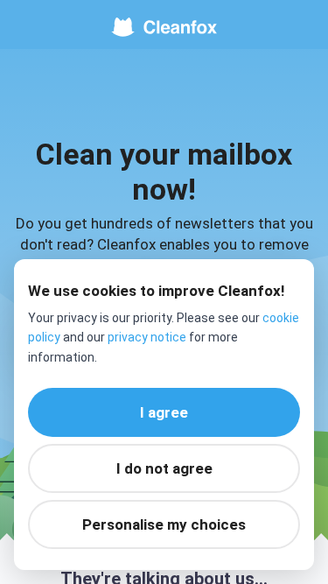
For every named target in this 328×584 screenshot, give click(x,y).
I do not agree (164, 468)
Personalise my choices (164, 524)
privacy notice (147, 337)
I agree (164, 412)
